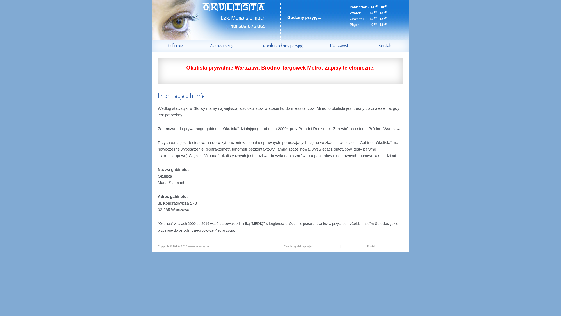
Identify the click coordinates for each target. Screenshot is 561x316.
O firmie (175, 45)
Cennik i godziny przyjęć (282, 45)
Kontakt (385, 45)
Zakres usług (221, 45)
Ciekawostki (340, 45)
